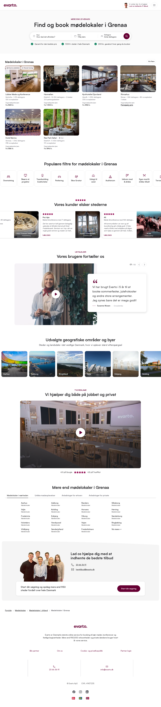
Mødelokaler (20, 610)
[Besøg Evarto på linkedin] (87, 691)
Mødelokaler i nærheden (17, 495)
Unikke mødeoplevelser (45, 495)
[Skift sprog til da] (73, 698)
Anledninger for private (99, 495)
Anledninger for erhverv (72, 495)
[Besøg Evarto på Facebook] (73, 691)
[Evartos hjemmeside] (10, 5)
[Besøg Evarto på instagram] (80, 691)
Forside (8, 610)
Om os (60, 651)
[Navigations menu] (154, 5)
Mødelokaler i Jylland (38, 610)
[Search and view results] (127, 36)
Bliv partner (34, 651)
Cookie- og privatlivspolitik (92, 651)
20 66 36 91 (81, 565)
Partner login (126, 651)
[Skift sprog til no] (87, 698)
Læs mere (37, 235)
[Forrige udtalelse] (139, 264)
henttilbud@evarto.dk (85, 569)
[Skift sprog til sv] (80, 698)
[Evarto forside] (80, 626)
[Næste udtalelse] (144, 264)
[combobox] (52, 37)
